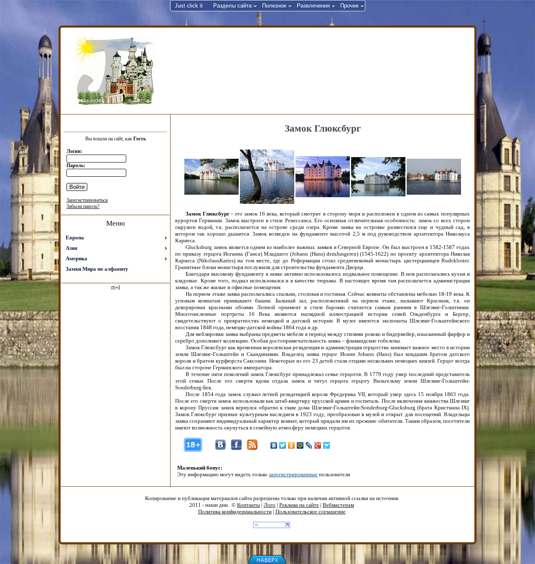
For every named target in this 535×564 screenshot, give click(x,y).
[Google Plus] (317, 445)
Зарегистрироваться (87, 200)
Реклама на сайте (299, 505)
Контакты (248, 505)
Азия (71, 248)
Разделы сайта (232, 6)
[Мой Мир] (300, 445)
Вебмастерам (338, 505)
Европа (75, 237)
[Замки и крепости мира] (115, 71)
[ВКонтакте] (274, 445)
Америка (76, 258)
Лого (269, 505)
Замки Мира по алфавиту (97, 269)
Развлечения (313, 6)
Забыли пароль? (82, 206)
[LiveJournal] (309, 445)
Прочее (349, 6)
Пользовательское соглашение (310, 511)
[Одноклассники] (291, 445)
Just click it (189, 6)
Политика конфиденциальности (235, 511)
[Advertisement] (321, 70)
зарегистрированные (293, 474)
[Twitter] (282, 445)
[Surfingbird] (326, 445)
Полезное (274, 6)
